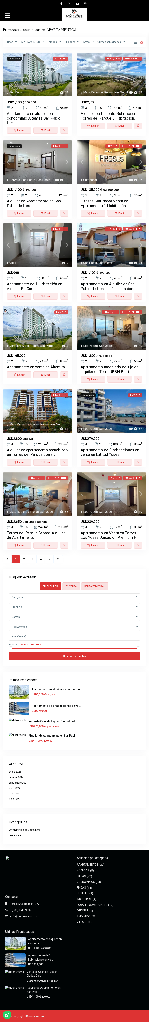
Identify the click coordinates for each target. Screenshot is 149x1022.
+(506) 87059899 (20, 910)
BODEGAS (83, 870)
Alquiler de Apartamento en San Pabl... (53, 735)
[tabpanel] (74, 626)
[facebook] (61, 4)
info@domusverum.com (25, 916)
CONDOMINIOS (86, 881)
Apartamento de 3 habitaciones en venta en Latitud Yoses (110, 452)
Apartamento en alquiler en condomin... (57, 689)
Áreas (86, 42)
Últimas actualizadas (109, 42)
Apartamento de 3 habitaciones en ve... (56, 705)
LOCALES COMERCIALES (92, 904)
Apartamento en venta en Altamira (36, 367)
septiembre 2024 (18, 782)
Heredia (14, 180)
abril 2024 (14, 793)
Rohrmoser (111, 92)
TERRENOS (84, 916)
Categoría (17, 597)
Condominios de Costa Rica (24, 829)
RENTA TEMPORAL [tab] (94, 586)
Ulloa (12, 263)
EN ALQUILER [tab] (50, 586)
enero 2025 (15, 771)
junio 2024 (14, 788)
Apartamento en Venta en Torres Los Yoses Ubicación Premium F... (109, 535)
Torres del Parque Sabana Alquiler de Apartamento (36, 535)
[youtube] (77, 4)
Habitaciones (19, 626)
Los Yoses (90, 346)
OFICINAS (82, 910)
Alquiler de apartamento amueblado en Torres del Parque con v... (37, 452)
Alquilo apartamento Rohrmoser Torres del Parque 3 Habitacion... (108, 115)
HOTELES (82, 893)
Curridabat (90, 180)
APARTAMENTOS (30, 42)
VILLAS (81, 922)
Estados (52, 42)
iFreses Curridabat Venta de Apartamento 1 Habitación (104, 203)
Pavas (34, 424)
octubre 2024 (16, 777)
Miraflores (16, 346)
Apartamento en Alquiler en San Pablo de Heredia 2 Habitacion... (108, 286)
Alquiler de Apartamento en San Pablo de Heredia (34, 203)
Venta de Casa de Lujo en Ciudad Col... (53, 721)
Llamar (21, 130)
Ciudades (70, 42)
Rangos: (13, 644)
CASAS (81, 876)
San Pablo (16, 92)
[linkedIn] (69, 4)
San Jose (126, 92)
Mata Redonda (93, 92)
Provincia (17, 607)
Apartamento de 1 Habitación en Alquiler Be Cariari (34, 286)
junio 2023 (14, 798)
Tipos (10, 42)
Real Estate (15, 835)
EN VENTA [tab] (71, 586)
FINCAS (81, 887)
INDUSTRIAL (84, 899)
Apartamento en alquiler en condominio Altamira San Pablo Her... (34, 118)
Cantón (16, 616)
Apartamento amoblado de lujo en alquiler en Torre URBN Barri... (109, 369)
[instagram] (85, 4)
